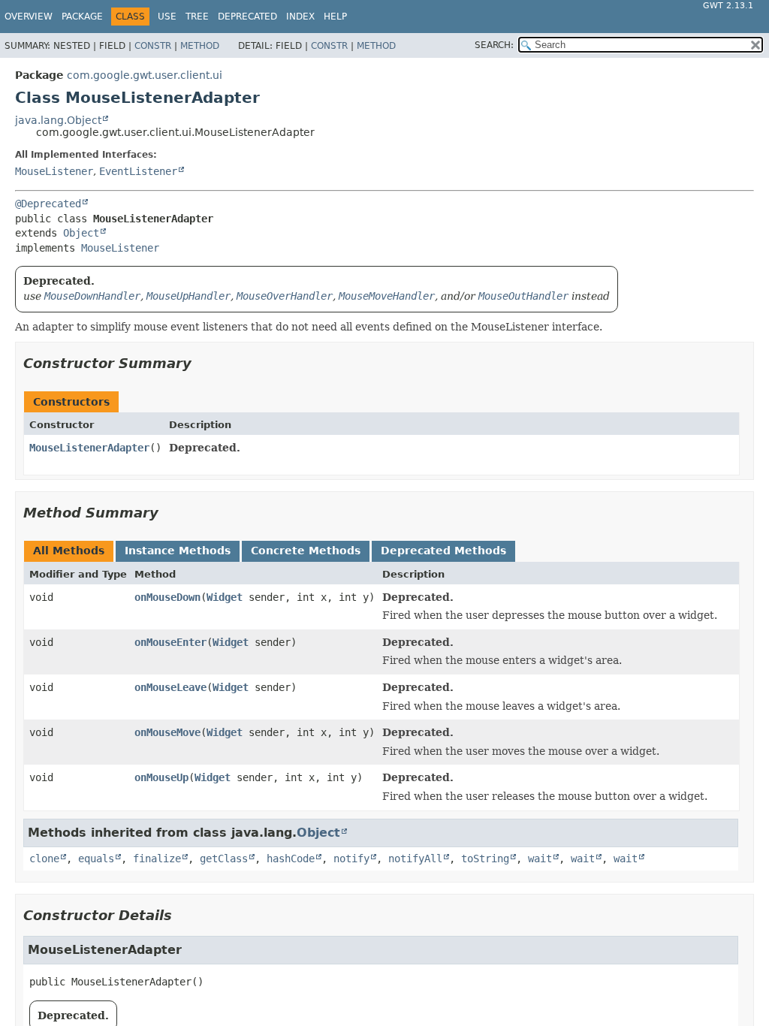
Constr (152, 46)
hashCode (291, 858)
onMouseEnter (170, 642)
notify (351, 858)
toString (485, 858)
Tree (197, 16)
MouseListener (54, 171)
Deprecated (247, 16)
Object (81, 233)
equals (96, 858)
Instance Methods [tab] (178, 551)
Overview (29, 16)
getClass (224, 858)
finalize (157, 858)
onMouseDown (167, 597)
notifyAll (415, 858)
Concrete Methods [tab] (305, 551)
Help (335, 16)
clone (44, 858)
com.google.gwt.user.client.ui (144, 75)
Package (82, 16)
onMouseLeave (170, 687)
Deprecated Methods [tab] (443, 551)
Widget (225, 597)
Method (199, 46)
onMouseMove (167, 732)
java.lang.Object (58, 120)
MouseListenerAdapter (89, 448)
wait (540, 858)
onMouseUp (161, 777)
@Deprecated (48, 204)
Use (167, 16)
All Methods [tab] (68, 551)
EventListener (138, 171)
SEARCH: (494, 45)
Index (300, 16)
